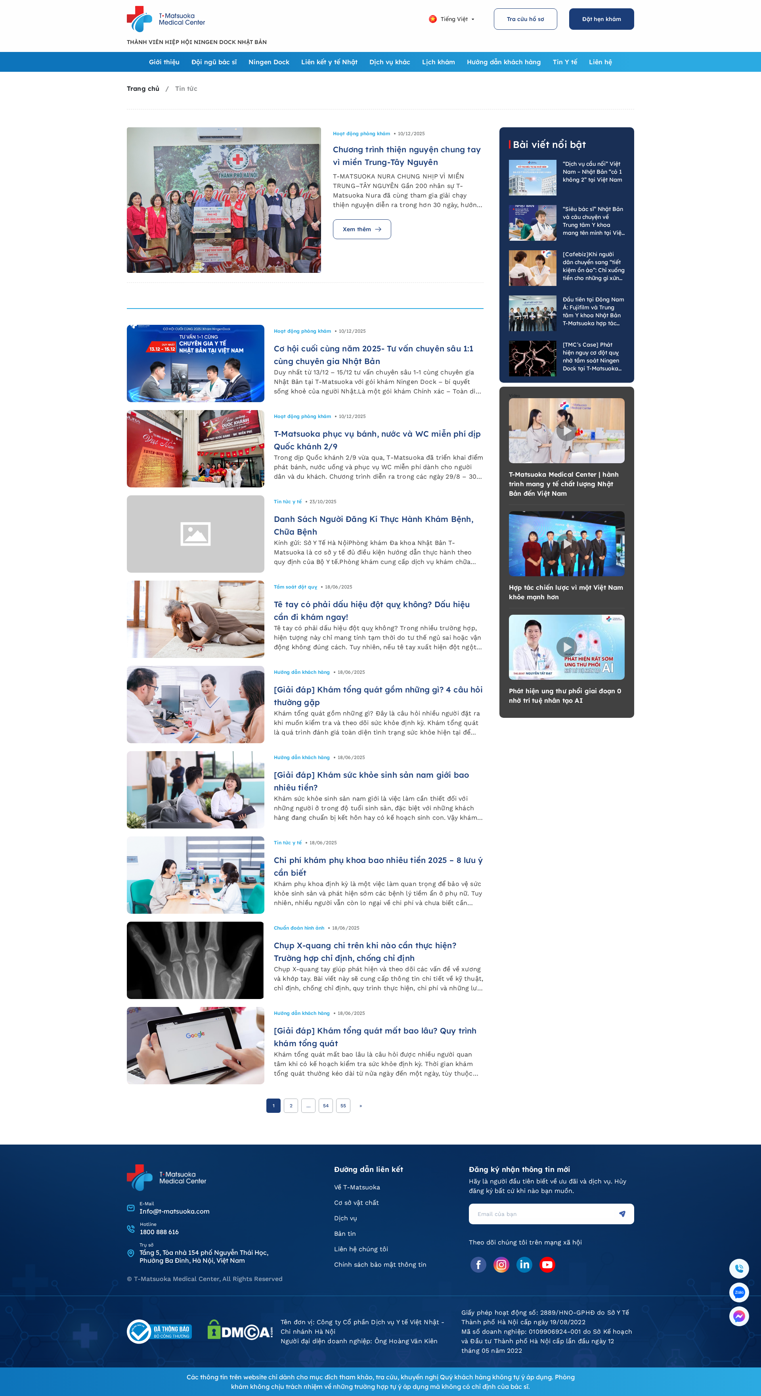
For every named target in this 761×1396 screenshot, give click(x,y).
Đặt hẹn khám (601, 19)
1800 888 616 (159, 1232)
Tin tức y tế (288, 501)
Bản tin (345, 1233)
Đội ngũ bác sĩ (214, 62)
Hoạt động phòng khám (361, 133)
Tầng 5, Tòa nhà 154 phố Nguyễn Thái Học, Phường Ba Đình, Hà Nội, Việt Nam (204, 1256)
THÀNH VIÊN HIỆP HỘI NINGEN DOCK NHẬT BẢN (197, 42)
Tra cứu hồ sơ (525, 19)
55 (343, 1105)
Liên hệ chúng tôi (361, 1249)
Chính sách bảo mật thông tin (380, 1264)
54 (326, 1105)
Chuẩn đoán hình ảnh (299, 928)
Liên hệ (600, 62)
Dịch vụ (345, 1218)
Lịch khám (438, 62)
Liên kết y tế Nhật (329, 62)
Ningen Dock (269, 62)
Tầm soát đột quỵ (295, 587)
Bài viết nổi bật (549, 144)
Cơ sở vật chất (356, 1202)
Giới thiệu (164, 62)
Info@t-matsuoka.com (175, 1211)
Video (514, 395)
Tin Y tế (565, 62)
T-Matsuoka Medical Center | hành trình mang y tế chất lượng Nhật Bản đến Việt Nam (564, 483)
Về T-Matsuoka (357, 1187)
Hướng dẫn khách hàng (504, 62)
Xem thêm (357, 229)
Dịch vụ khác (389, 62)
